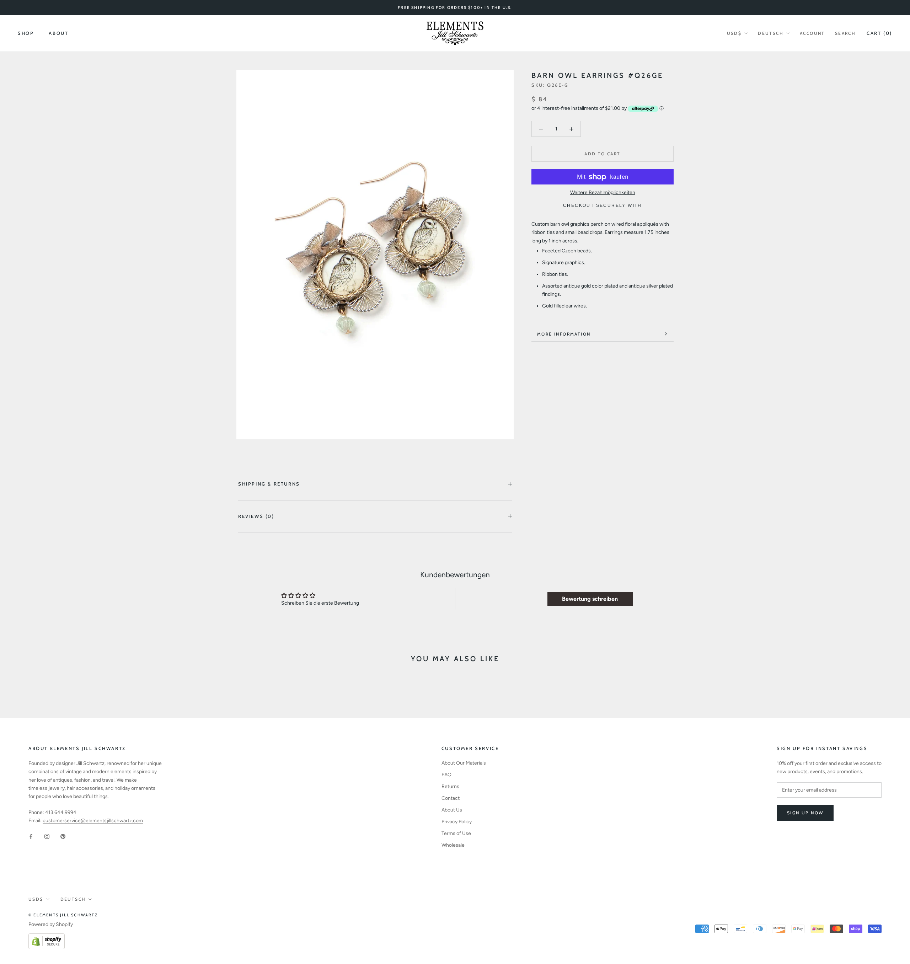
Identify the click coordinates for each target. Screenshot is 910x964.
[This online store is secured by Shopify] (46, 937)
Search (845, 33)
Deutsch (770, 33)
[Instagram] (46, 836)
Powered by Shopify (50, 924)
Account (812, 33)
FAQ (446, 775)
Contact (450, 798)
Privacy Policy (456, 822)
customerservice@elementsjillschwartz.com (93, 821)
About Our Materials (463, 763)
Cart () (879, 33)
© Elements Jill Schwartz (63, 914)
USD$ (734, 33)
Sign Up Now (805, 812)
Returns (450, 786)
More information (563, 334)
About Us (451, 810)
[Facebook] (30, 836)
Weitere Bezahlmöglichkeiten (602, 193)
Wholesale (453, 845)
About (58, 33)
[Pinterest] (62, 836)
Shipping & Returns (269, 484)
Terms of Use (456, 833)
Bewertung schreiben (590, 598)
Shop (26, 33)
